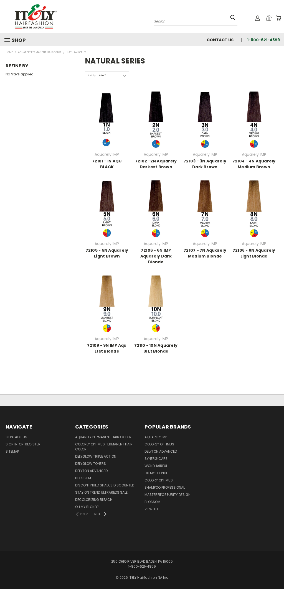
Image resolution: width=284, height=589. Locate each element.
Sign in (12, 444)
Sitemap (12, 451)
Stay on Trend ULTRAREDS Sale (101, 492)
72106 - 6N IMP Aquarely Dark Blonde (156, 256)
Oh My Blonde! (87, 506)
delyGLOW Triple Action (95, 456)
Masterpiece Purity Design (167, 494)
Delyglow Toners (90, 463)
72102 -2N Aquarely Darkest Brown (156, 164)
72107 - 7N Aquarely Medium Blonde (205, 253)
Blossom (83, 478)
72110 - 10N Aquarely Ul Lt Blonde (156, 348)
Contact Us (220, 40)
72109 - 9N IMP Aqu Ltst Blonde (107, 348)
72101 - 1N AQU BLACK (107, 164)
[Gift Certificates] (269, 18)
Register (32, 444)
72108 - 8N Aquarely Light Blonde (254, 253)
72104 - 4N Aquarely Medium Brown (254, 164)
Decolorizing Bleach (93, 499)
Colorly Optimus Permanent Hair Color (104, 447)
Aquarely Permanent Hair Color (103, 437)
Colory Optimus (158, 480)
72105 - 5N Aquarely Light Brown (107, 253)
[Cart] (278, 18)
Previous (274, 571)
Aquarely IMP (155, 437)
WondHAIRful (156, 465)
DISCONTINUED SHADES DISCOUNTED (104, 485)
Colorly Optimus (159, 444)
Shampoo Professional (164, 487)
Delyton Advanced (91, 470)
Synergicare (155, 458)
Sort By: (92, 75)
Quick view (107, 119)
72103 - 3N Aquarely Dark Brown (205, 164)
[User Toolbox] (257, 18)
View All (151, 509)
